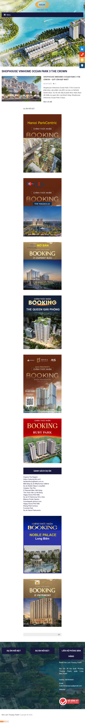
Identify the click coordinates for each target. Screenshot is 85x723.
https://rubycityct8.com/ (32, 479)
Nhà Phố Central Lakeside (11, 672)
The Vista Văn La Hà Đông (33, 493)
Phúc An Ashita (7, 665)
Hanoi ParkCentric (36, 685)
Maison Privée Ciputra (31, 499)
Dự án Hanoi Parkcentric (32, 510)
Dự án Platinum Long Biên (39, 674)
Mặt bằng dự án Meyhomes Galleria (36, 484)
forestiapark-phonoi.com (32, 501)
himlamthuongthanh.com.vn (33, 481)
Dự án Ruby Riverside (38, 670)
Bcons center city (8, 699)
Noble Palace (35, 677)
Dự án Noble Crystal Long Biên (13, 689)
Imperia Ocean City (8, 692)
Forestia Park (28, 508)
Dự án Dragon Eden (8, 679)
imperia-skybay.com (9, 687)
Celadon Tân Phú (29, 488)
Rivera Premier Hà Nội (9, 697)
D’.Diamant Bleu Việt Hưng (32, 490)
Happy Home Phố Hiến (31, 495)
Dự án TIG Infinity (8, 682)
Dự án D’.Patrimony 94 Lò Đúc (34, 497)
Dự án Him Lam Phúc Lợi (11, 662)
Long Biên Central (36, 681)
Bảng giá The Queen (37, 688)
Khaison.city (6, 657)
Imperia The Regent (30, 477)
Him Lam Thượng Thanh (10, 715)
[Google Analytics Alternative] (4, 722)
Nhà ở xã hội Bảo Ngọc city (40, 692)
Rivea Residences (8, 684)
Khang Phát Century (30, 506)
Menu (9, 15)
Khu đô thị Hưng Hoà (9, 677)
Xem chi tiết (47, 102)
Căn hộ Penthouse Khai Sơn (40, 657)
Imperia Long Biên (8, 694)
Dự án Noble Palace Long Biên (34, 486)
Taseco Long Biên (8, 674)
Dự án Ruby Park (36, 667)
